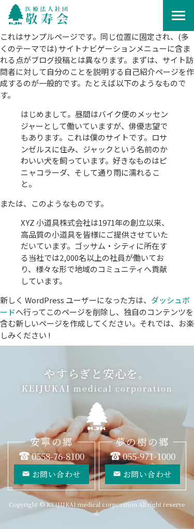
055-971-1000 (149, 455)
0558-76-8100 (58, 455)
